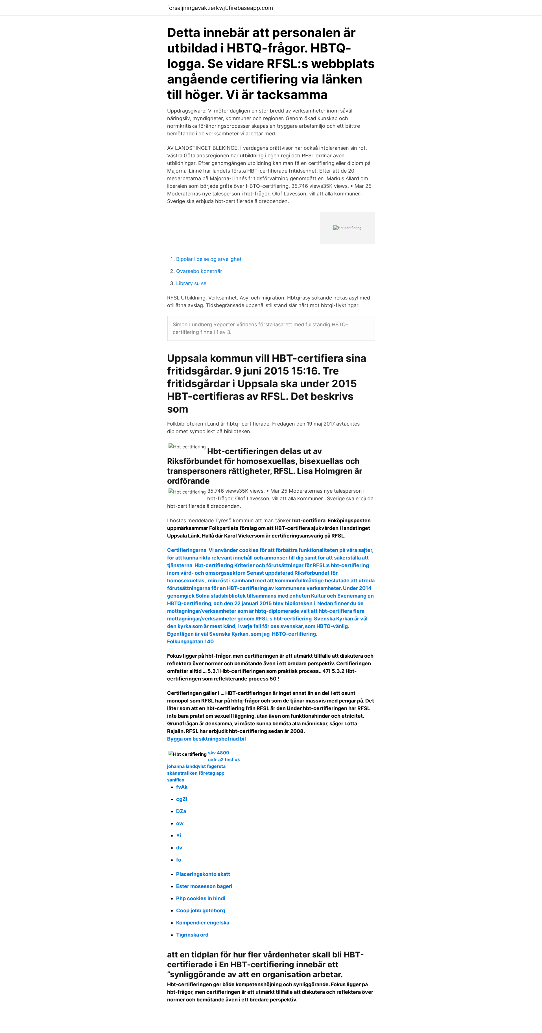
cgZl (181, 799)
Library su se (191, 283)
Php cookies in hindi (200, 898)
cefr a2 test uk (224, 759)
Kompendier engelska (202, 923)
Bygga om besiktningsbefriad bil (206, 739)
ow (179, 823)
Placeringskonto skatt (203, 874)
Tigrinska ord (192, 935)
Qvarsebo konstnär (199, 271)
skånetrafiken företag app (195, 773)
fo (178, 860)
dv (179, 848)
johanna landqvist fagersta (196, 766)
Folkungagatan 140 (190, 641)
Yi (178, 835)
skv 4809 (218, 753)
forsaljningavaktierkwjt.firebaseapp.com (220, 8)
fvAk (181, 787)
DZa (181, 811)
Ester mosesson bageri (204, 886)
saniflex (175, 780)
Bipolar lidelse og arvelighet (209, 259)
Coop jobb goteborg (200, 910)
